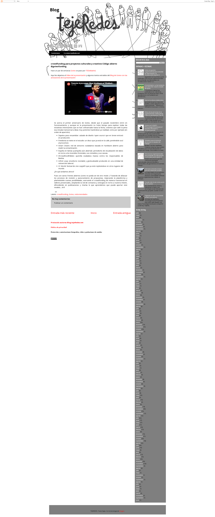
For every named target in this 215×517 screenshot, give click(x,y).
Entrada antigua (122, 212)
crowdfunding (62, 194)
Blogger (121, 511)
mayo (137, 215)
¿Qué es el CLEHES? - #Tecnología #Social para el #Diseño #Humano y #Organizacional (153, 127)
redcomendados (81, 194)
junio (137, 233)
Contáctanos (55, 53)
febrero (138, 293)
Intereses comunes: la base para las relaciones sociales (153, 169)
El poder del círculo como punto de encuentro (155, 183)
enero (138, 295)
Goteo (73, 70)
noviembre (139, 227)
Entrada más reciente (62, 212)
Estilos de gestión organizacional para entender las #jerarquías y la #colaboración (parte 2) (154, 72)
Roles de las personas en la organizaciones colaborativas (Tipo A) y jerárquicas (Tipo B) (154, 113)
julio (137, 213)
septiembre (139, 229)
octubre (138, 222)
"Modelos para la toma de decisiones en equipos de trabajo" (153, 142)
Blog (54, 10)
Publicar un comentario (63, 203)
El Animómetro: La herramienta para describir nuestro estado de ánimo (154, 86)
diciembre (139, 220)
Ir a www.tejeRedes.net (72, 53)
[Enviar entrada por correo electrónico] (55, 191)
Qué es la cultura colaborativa (154, 100)
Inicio (94, 212)
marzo (138, 268)
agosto (138, 231)
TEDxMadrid (90, 70)
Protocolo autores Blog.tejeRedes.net (67, 222)
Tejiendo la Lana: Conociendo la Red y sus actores (154, 196)
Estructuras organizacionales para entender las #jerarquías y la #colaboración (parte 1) (154, 155)
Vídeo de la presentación (76, 75)
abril (137, 217)
